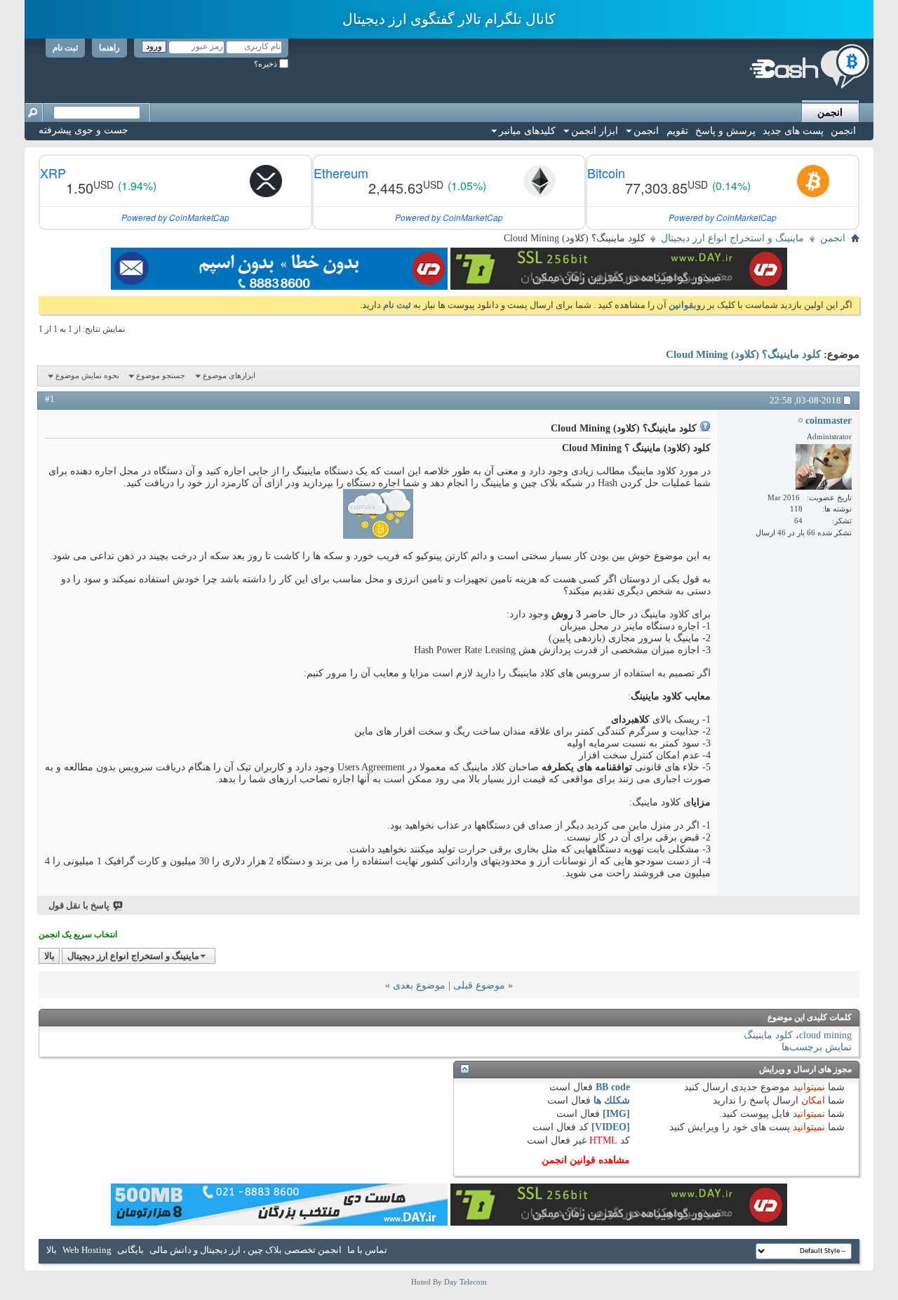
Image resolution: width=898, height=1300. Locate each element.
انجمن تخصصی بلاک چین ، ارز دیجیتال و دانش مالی (245, 1250)
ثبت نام (65, 48)
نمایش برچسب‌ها (817, 1047)
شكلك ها (612, 1100)
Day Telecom (465, 1282)
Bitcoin (606, 172)
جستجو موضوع (160, 375)
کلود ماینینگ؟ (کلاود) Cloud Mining (743, 354)
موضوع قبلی (479, 985)
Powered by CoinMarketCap (723, 217)
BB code (613, 1087)
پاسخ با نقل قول (78, 905)
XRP (53, 172)
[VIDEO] (610, 1127)
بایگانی (130, 1250)
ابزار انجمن (594, 131)
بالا (49, 956)
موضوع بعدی (419, 985)
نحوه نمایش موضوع (87, 375)
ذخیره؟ (266, 64)
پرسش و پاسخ (725, 131)
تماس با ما (367, 1250)
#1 (50, 399)
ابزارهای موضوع (229, 375)
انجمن (830, 112)
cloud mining (825, 1035)
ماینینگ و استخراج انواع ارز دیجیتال (732, 238)
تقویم (677, 131)
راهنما (109, 48)
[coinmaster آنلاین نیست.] (824, 467)
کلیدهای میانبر (527, 131)
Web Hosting (87, 1250)
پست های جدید (793, 131)
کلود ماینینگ (768, 1035)
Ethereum (341, 172)
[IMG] (616, 1113)
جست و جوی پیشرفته (83, 130)
